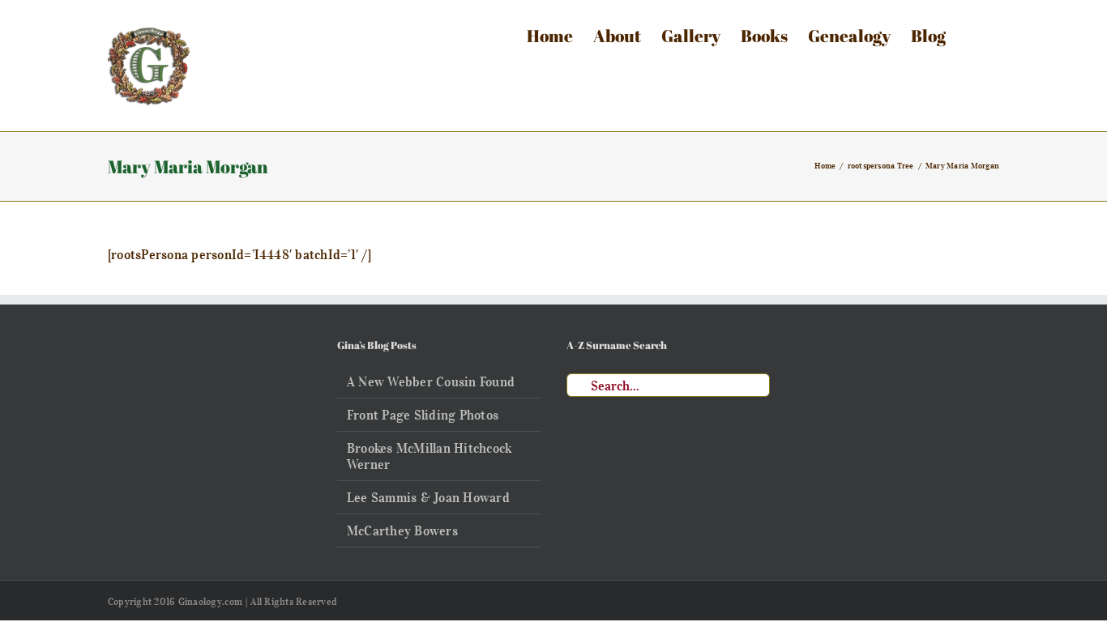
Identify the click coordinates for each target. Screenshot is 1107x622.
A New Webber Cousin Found (431, 381)
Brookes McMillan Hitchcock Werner (429, 456)
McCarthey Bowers (402, 530)
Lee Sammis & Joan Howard (428, 497)
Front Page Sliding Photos (422, 415)
